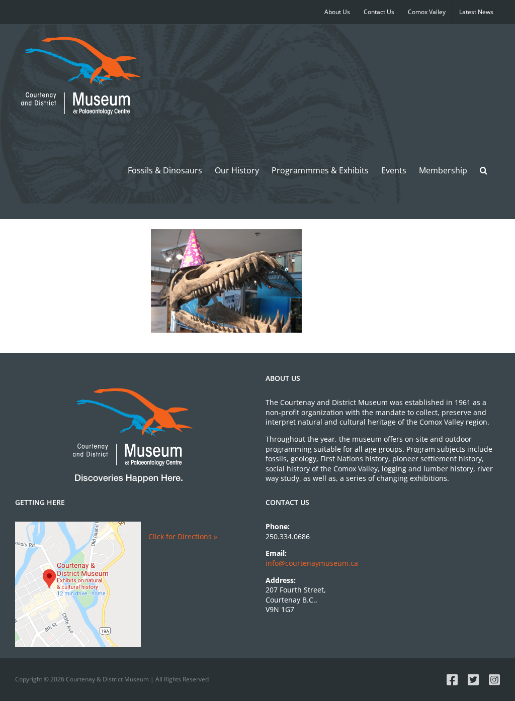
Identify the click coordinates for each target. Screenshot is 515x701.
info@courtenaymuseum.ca (312, 563)
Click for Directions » (182, 536)
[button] (483, 170)
